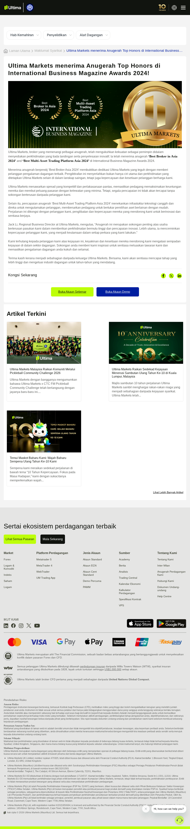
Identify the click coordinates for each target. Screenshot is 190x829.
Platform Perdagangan (52, 553)
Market (8, 553)
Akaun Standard (92, 559)
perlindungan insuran (92, 666)
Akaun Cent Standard (90, 573)
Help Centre (164, 596)
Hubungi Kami (165, 580)
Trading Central (128, 577)
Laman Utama (19, 51)
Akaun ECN (89, 565)
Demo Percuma (92, 580)
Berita (122, 565)
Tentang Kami (167, 553)
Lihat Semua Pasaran (20, 539)
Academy (124, 559)
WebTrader (43, 571)
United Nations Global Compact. (129, 679)
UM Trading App (45, 577)
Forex (7, 559)
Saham (8, 580)
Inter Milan (163, 565)
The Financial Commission (70, 654)
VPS (121, 605)
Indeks (8, 574)
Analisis (123, 571)
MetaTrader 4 (44, 565)
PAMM (87, 587)
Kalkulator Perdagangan (127, 592)
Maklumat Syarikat (48, 50)
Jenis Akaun (91, 553)
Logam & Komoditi (9, 567)
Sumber (124, 553)
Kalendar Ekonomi (129, 583)
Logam (8, 587)
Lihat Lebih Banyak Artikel (168, 492)
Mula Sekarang (53, 539)
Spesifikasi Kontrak (130, 599)
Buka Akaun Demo (117, 291)
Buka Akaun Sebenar (72, 291)
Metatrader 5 (44, 559)
